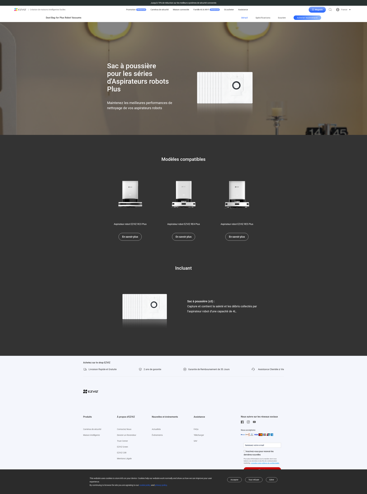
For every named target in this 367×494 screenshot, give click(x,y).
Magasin (319, 9)
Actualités (156, 429)
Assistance (243, 9)
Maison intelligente (91, 435)
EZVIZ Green (122, 447)
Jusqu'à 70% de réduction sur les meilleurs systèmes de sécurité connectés (183, 3)
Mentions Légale (124, 458)
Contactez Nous (124, 429)
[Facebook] (243, 422)
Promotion (135, 9)
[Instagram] (249, 422)
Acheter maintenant (307, 18)
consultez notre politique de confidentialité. (265, 463)
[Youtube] (255, 422)
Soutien (282, 18)
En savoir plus (130, 236)
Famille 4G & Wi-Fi (206, 9)
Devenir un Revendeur (126, 435)
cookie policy (145, 485)
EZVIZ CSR (121, 453)
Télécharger (199, 435)
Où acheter (229, 9)
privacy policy (161, 485)
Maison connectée (181, 9)
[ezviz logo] (20, 9)
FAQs (196, 429)
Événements (157, 435)
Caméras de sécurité (160, 9)
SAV (195, 441)
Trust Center (122, 441)
